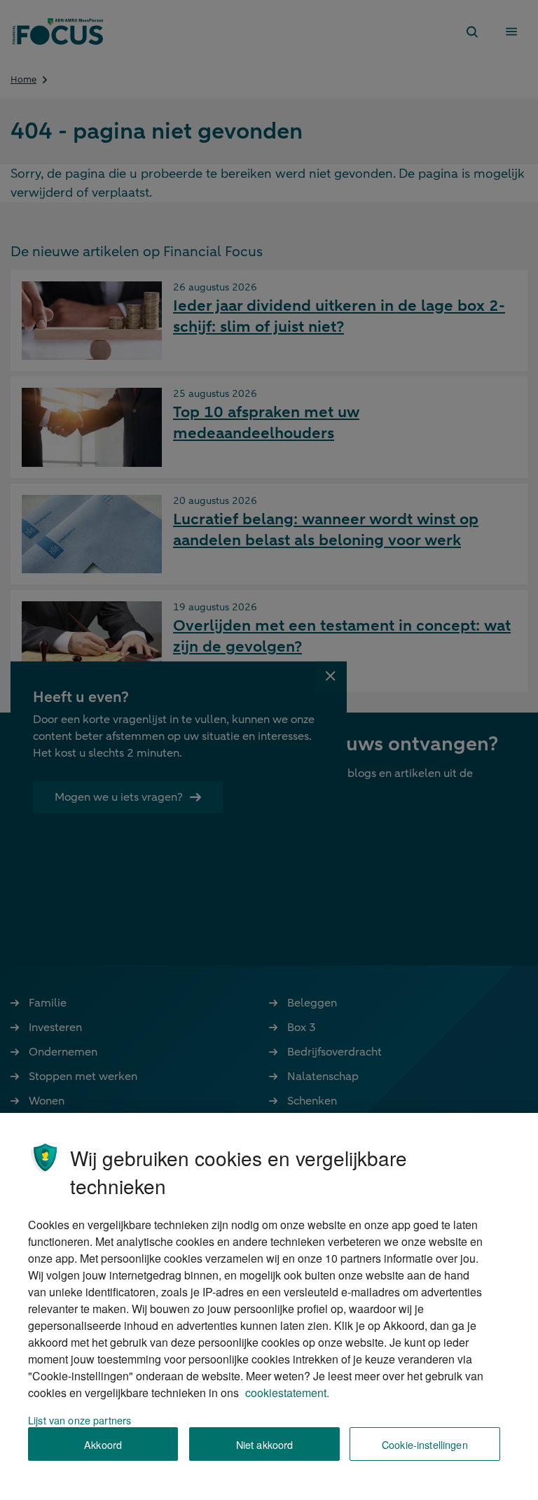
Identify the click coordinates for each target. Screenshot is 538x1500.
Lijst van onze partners (79, 1420)
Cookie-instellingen (425, 1444)
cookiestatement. (287, 1393)
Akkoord (103, 1444)
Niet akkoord (265, 1444)
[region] (269, 1306)
